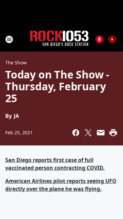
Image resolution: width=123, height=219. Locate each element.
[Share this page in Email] (100, 132)
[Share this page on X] (88, 132)
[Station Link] (59, 39)
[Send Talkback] (99, 39)
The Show (16, 62)
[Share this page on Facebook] (75, 132)
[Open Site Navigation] (9, 39)
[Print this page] (113, 132)
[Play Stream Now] (112, 39)
